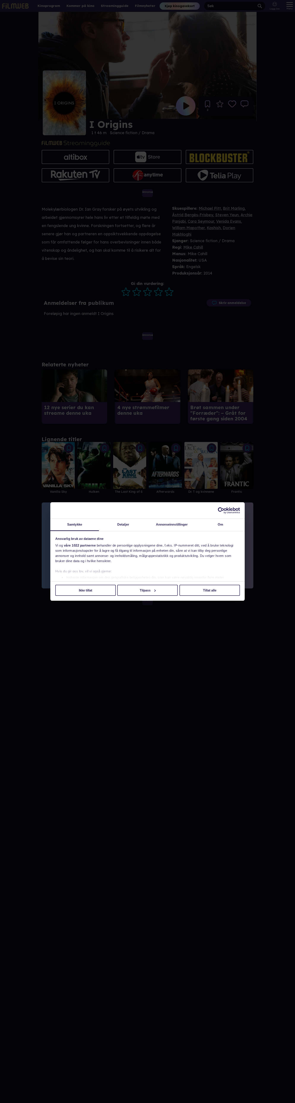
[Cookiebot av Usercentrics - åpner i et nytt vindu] (221, 510)
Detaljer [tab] (123, 524)
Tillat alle (209, 590)
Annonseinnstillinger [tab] (172, 524)
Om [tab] (220, 524)
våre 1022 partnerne (80, 545)
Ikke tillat (85, 590)
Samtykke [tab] (74, 524)
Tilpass (145, 590)
